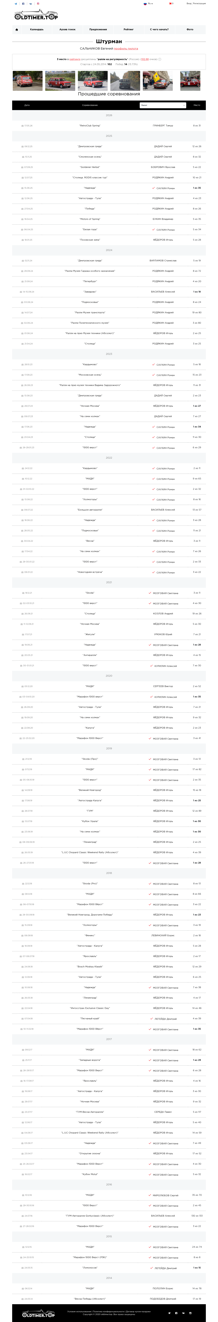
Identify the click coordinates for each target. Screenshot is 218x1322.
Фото (190, 29)
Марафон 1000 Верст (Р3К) (90, 1257)
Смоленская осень (90, 157)
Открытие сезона (90, 1154)
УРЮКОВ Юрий (163, 634)
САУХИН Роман (166, 188)
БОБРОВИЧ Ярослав (163, 167)
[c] (163, 105)
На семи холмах (90, 416)
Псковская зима (90, 240)
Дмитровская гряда (90, 146)
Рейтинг (129, 29)
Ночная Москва (90, 406)
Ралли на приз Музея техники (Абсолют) (90, 333)
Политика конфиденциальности (108, 1312)
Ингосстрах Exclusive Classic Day (90, 1008)
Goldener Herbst (90, 167)
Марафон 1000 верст (90, 697)
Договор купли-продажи (138, 1312)
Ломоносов (90, 1268)
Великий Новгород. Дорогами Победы (90, 915)
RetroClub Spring (90, 126)
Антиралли (90, 655)
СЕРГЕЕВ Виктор (163, 686)
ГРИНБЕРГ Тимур (163, 126)
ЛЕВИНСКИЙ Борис (163, 936)
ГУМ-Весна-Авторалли (90, 1112)
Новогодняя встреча (90, 572)
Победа (90, 209)
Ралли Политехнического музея (89, 323)
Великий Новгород (90, 790)
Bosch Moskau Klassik (90, 967)
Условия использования (79, 1312)
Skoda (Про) (90, 759)
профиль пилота (126, 48)
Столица (90, 344)
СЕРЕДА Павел (163, 1112)
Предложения (98, 29)
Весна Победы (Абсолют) (90, 1299)
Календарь (36, 29)
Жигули (90, 634)
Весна (89, 541)
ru (149, 3)
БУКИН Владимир (163, 219)
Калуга (90, 728)
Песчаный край (90, 1019)
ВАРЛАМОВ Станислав (163, 261)
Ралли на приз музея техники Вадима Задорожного (90, 385)
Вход (189, 3)
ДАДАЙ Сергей (163, 146)
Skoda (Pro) (90, 884)
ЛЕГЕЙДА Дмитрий (166, 1019)
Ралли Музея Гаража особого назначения (90, 271)
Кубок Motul (90, 1174)
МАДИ (89, 479)
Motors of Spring (90, 219)
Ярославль (90, 956)
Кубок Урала (89, 821)
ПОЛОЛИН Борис (163, 1289)
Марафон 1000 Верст (89, 738)
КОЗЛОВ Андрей (163, 614)
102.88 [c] (145, 59)
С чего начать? (159, 29)
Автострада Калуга (90, 801)
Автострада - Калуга (90, 946)
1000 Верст (90, 1205)
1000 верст (89, 448)
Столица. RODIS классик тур (89, 178)
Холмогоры (90, 499)
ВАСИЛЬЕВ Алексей (163, 292)
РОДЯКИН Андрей (163, 178)
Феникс (90, 936)
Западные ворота (90, 1060)
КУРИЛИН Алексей (166, 666)
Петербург (90, 281)
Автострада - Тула (90, 198)
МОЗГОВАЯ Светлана (165, 593)
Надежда (90, 188)
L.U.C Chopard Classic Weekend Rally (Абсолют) (89, 852)
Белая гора (89, 229)
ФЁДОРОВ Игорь (163, 240)
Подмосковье (90, 302)
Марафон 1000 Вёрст (89, 904)
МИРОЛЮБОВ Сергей (165, 1196)
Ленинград (90, 842)
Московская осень (90, 375)
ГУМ (89, 811)
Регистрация (199, 3)
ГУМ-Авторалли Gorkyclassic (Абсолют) (90, 1216)
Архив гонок (67, 29)
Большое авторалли (90, 510)
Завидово (90, 292)
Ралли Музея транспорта (89, 313)
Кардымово (90, 364)
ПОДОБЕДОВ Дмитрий (163, 1299)
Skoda (89, 593)
